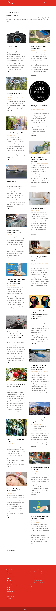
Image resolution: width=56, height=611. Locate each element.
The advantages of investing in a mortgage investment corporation (40, 518)
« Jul (31, 586)
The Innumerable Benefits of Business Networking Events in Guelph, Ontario (40, 420)
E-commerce (43, 109)
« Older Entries (10, 550)
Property (9, 99)
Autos (14, 234)
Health (14, 135)
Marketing (39, 424)
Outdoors (23, 97)
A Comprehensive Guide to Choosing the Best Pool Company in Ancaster (38, 367)
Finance (38, 263)
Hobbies (14, 48)
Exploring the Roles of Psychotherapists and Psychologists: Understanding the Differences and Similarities (39, 314)
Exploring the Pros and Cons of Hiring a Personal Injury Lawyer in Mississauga (16, 281)
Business (38, 109)
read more (9, 71)
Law (14, 285)
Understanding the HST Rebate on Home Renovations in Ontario (40, 258)
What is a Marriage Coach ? (15, 133)
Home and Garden (16, 97)
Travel (23, 48)
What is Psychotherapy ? (38, 208)
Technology (18, 48)
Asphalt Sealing (11, 181)
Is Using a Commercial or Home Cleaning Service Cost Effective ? (39, 159)
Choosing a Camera (12, 46)
